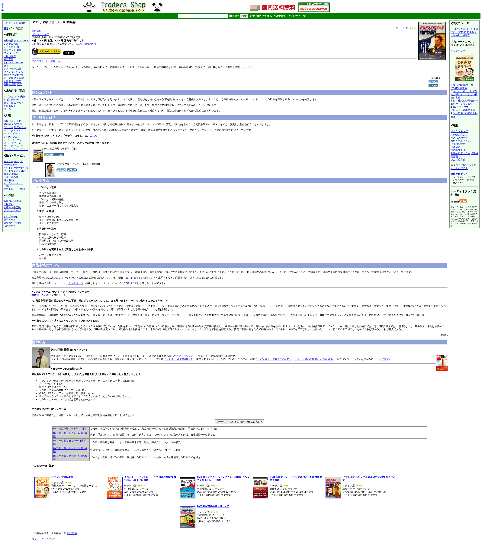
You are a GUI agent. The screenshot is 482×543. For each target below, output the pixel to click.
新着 (6, 28)
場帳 (11, 180)
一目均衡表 (10, 56)
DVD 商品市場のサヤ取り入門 (69, 428)
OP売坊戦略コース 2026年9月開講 (462, 87)
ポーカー (8, 109)
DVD (16, 161)
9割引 (22, 189)
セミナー (8, 161)
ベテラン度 (402, 28)
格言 (19, 84)
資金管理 (19, 78)
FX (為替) (9, 99)
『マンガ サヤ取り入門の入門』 (274, 359)
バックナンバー (459, 50)
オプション (10, 96)
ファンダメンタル (13, 72)
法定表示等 (10, 225)
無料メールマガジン (462, 140)
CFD (16, 99)
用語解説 (455, 147)
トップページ (11, 216)
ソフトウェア (11, 170)
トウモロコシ (75, 283)
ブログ (385, 359)
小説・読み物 (11, 177)
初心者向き (15, 201)
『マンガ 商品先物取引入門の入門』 (314, 359)
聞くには (10, 186)
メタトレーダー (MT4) (16, 167)
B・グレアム (11, 136)
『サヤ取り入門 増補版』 (177, 359)
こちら (93, 135)
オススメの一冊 (459, 137)
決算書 (15, 75)
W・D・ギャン (12, 133)
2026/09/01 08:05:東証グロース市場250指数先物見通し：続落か (464, 32)
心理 (6, 81)
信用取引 (8, 204)
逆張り (7, 65)
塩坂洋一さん (39, 294)
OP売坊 (18, 124)
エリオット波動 (12, 50)
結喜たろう (20, 127)
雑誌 (6, 174)
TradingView (10, 164)
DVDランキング (459, 134)
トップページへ (47, 538)
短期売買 (8, 40)
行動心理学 (15, 81)
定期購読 (14, 174)
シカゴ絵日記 (458, 159)
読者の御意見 (458, 144)
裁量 (18, 68)
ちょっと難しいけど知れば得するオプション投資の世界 (464, 94)
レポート (24, 170)
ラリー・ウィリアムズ (16, 149)
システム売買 (11, 43)
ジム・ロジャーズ (13, 146)
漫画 (6, 180)
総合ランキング (459, 131)
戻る (34, 538)
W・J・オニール (12, 143)
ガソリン (61, 277)
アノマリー (10, 68)
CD (21, 161)
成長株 (7, 75)
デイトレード (21, 40)
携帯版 (3, 7)
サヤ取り (8, 78)
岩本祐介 (8, 124)
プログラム (38, 61)
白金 (133, 277)
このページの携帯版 (15, 22)
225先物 (20, 96)
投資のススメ (458, 150)
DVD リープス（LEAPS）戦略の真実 (463, 109)
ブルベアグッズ (12, 210)
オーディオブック (13, 183)
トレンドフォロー (13, 62)
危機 (6, 84)
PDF (464, 165)
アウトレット (11, 189)
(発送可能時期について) (86, 44)
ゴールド (19, 102)
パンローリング (40, 34)
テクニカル (10, 47)
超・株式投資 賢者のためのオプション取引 (464, 102)
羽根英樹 (36, 31)
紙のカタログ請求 (464, 167)
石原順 (17, 121)
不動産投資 (10, 106)
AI (17, 47)
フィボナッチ (11, 53)
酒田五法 (8, 59)
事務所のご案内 (12, 222)
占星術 (12, 84)
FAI (21, 75)
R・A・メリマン (13, 140)
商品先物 (8, 102)
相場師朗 (8, 121)
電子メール (10, 219)
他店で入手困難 (12, 207)
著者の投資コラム (460, 153)
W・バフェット (12, 130)
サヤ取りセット (54, 61)
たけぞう (8, 127)
